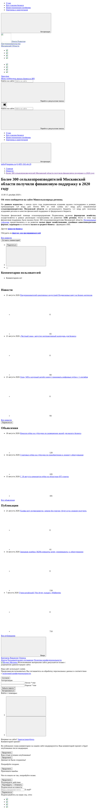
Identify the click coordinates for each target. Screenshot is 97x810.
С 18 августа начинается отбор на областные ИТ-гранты (44, 476)
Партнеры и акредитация (17, 140)
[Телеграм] (7, 50)
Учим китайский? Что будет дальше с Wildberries (40, 593)
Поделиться (11, 245)
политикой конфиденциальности (16, 673)
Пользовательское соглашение (20, 660)
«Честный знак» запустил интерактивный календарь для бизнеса (48, 336)
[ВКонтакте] (7, 55)
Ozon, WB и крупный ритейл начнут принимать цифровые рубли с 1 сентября (54, 377)
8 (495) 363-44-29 (24, 164)
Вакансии (14, 658)
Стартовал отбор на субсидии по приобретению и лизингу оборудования (51, 455)
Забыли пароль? (8, 688)
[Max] (7, 53)
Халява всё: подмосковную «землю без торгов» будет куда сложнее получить (53, 511)
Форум (4, 660)
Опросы (22, 658)
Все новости (6, 238)
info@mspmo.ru (8, 164)
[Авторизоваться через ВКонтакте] (26, 726)
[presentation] (4, 104)
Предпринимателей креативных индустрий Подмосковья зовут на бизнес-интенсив (56, 295)
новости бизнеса (15, 229)
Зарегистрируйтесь (26, 739)
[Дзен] (7, 58)
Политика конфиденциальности (48, 660)
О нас (8, 133)
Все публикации (8, 636)
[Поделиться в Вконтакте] (26, 256)
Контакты (5, 658)
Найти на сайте (7, 81)
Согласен (5, 678)
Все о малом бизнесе (15, 135)
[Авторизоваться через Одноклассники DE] (26, 706)
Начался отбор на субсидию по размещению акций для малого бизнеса (50, 433)
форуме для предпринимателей (26, 233)
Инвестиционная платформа (18, 137)
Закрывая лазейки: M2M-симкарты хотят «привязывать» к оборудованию (51, 552)
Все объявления (8, 500)
